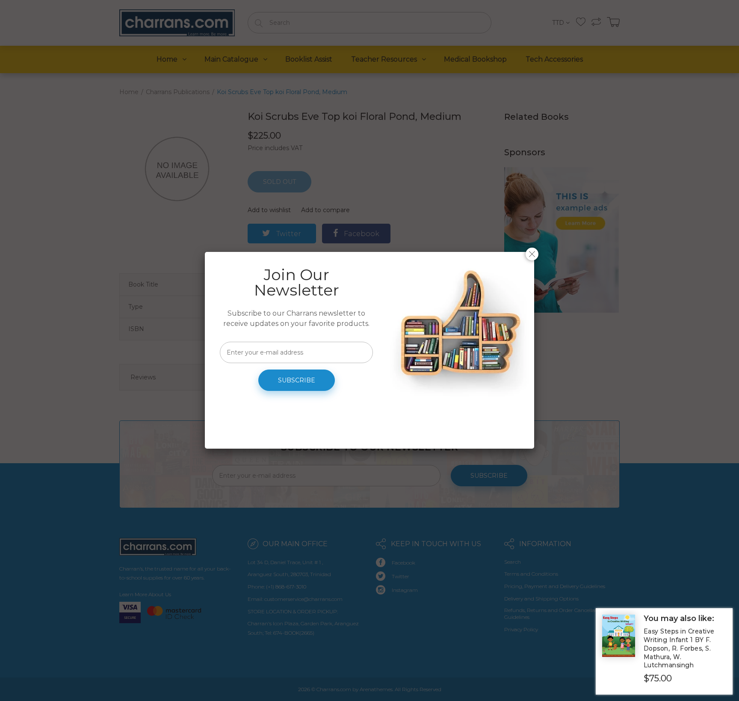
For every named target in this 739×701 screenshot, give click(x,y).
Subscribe (296, 380)
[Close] (532, 254)
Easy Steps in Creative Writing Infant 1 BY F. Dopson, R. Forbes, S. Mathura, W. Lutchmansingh (679, 648)
